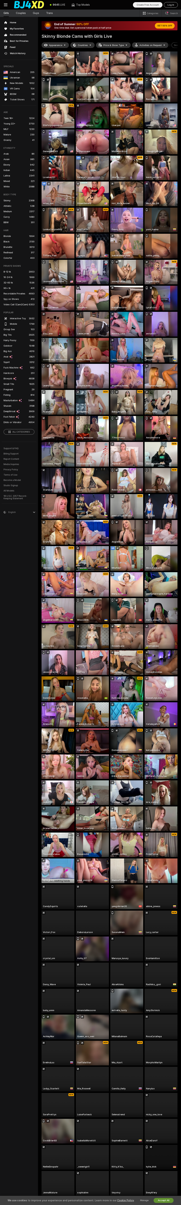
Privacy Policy (11, 469)
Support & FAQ (11, 448)
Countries (83, 45)
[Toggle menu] (5, 5)
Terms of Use (10, 475)
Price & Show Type (113, 45)
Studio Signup (11, 485)
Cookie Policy (125, 1200)
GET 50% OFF (164, 26)
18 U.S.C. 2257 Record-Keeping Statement (15, 497)
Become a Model (12, 480)
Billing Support (11, 453)
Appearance (55, 45)
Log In (171, 5)
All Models (9, 491)
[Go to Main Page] (29, 5)
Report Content (11, 459)
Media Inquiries (11, 464)
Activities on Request (150, 45)
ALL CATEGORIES (21, 432)
